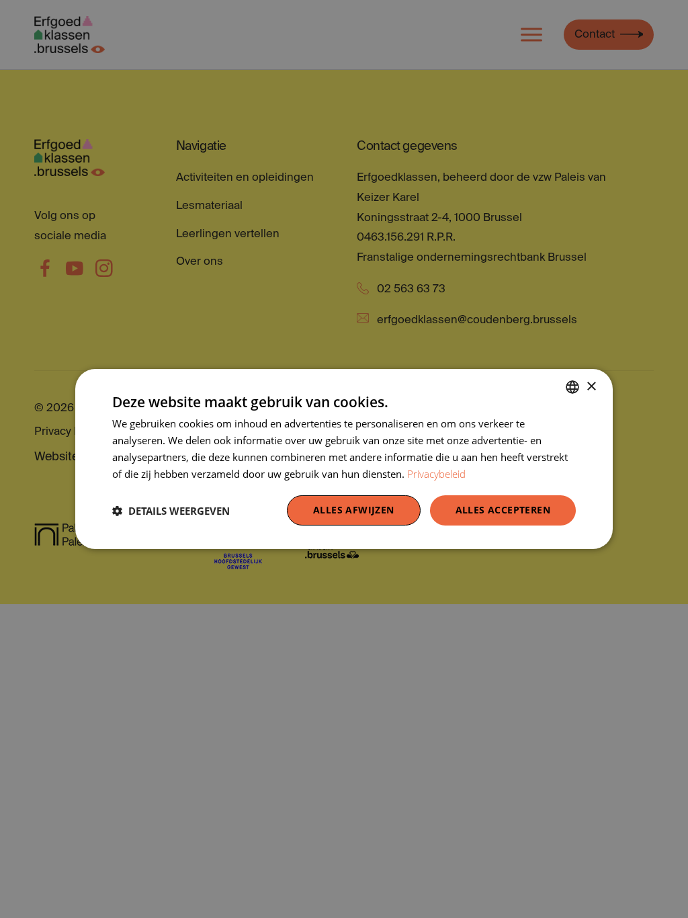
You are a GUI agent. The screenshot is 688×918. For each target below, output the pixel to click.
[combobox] (572, 387)
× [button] (591, 386)
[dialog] (344, 459)
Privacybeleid (436, 474)
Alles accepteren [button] (503, 509)
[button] (171, 510)
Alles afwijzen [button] (353, 509)
